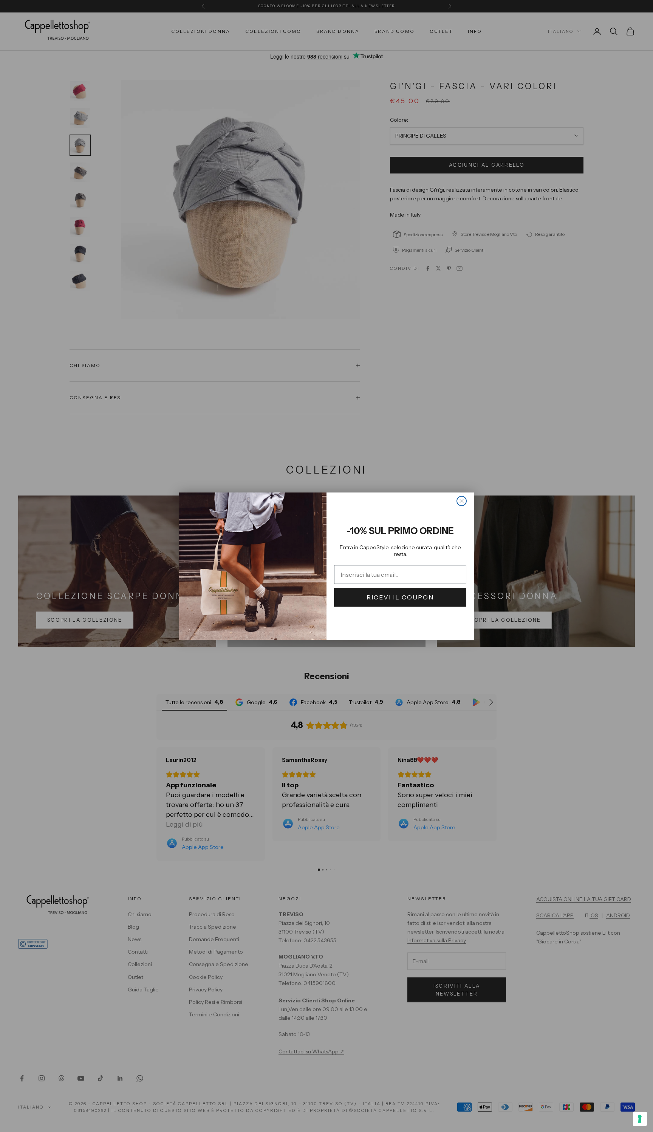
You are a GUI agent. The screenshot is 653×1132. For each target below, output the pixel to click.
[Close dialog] (461, 501)
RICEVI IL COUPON (400, 597)
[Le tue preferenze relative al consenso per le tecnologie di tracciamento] (640, 1119)
